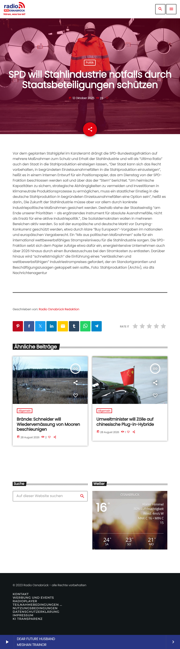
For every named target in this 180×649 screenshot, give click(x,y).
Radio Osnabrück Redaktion (59, 309)
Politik (90, 63)
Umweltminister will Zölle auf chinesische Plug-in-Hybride (125, 421)
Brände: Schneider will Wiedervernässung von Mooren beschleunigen (48, 424)
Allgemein (25, 411)
